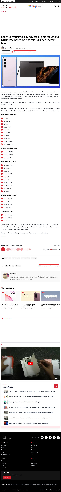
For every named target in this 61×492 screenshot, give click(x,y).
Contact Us (57, 1)
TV (32, 454)
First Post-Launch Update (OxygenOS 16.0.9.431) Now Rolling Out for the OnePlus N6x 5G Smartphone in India (29, 305)
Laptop (33, 447)
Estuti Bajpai (43, 308)
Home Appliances (5, 454)
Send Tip (6, 477)
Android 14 (7, 258)
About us (31, 1)
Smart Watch (34, 452)
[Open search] (55, 6)
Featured (3, 468)
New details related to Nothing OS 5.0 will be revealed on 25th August (50, 305)
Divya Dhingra (4, 308)
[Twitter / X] (9, 266)
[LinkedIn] (13, 266)
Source (3, 237)
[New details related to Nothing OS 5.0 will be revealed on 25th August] (50, 296)
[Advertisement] (30, 23)
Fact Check (3, 463)
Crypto (2, 465)
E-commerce (4, 450)
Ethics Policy (43, 1)
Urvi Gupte (13, 274)
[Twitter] (46, 437)
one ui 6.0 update (25, 258)
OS (5, 11)
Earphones (34, 445)
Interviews (3, 445)
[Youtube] (54, 437)
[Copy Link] (19, 266)
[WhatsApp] (16, 266)
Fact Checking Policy (17, 490)
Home (2, 11)
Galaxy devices (16, 258)
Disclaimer (37, 1)
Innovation (3, 447)
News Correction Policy (6, 490)
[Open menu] (58, 6)
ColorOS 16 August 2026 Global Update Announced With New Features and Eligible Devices (9, 305)
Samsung (34, 258)
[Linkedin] (58, 437)
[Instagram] (50, 437)
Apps (2, 452)
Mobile (33, 450)
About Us (33, 460)
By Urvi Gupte (8, 47)
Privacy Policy (51, 1)
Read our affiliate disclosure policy (48, 486)
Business (3, 460)
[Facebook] (6, 266)
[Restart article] (44, 249)
